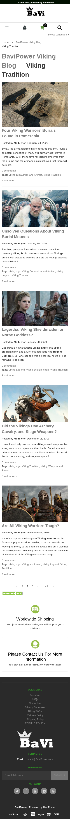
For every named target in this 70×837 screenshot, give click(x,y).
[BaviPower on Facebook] (26, 791)
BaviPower (21, 807)
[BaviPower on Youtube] (35, 791)
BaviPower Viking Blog (28, 42)
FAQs (35, 699)
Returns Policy (35, 715)
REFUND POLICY (35, 723)
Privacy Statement (35, 707)
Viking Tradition (52, 174)
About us (35, 695)
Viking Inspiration (31, 564)
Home (5, 42)
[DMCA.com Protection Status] (12, 594)
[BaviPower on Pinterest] (53, 791)
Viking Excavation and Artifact (25, 174)
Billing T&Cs (35, 711)
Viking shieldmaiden (37, 369)
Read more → (10, 180)
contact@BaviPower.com (39, 759)
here (59, 664)
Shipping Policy (35, 719)
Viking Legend (17, 369)
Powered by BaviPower (42, 807)
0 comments (9, 170)
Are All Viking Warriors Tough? (30, 526)
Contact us (35, 703)
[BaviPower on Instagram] (44, 791)
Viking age (14, 271)
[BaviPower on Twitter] (17, 791)
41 (46, 586)
